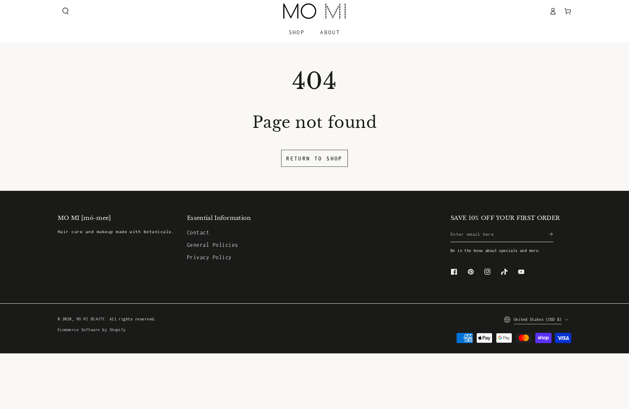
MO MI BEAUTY (91, 319)
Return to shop (314, 158)
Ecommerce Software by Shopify (92, 330)
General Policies (212, 245)
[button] (65, 10)
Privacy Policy (209, 257)
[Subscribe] (551, 234)
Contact (198, 232)
